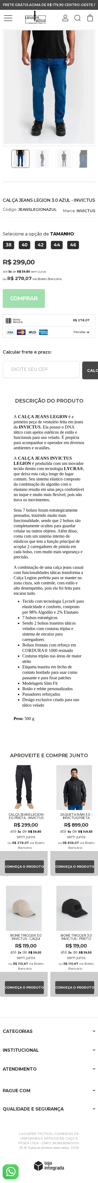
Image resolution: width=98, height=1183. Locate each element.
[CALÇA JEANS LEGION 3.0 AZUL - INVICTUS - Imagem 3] (64, 159)
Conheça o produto (24, 867)
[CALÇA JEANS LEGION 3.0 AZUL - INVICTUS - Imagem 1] (20, 159)
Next (89, 159)
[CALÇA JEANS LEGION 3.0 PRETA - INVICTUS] (24, 820)
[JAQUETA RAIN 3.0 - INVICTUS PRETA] (74, 820)
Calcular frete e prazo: (27, 352)
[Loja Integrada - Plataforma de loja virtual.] (49, 1166)
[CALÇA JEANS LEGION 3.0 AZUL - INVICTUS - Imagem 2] (42, 159)
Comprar (24, 298)
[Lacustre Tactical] (35, 17)
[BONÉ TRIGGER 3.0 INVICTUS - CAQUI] (24, 940)
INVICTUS (85, 210)
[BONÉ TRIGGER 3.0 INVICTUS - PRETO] (74, 940)
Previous (9, 159)
